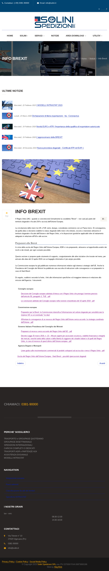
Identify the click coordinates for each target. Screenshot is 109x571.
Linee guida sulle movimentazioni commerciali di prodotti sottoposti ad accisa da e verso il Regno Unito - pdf (62, 351)
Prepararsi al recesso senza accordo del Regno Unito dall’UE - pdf (46, 331)
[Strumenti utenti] (103, 219)
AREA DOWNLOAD (75, 36)
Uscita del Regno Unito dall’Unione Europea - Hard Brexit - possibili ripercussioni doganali (51, 356)
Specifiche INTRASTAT (16, 497)
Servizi (39, 36)
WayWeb (58, 567)
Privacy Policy (8, 561)
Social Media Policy (38, 561)
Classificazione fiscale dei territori (20, 491)
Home (10, 36)
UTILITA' (97, 36)
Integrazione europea (15, 478)
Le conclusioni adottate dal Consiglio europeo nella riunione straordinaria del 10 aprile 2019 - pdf (58, 301)
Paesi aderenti (12, 484)
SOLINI (23, 36)
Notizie (55, 36)
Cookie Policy (22, 561)
